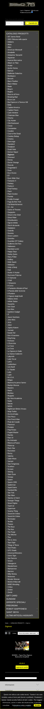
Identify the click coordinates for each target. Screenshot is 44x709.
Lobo (9, 372)
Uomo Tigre (12, 556)
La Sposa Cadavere (15, 354)
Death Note (12, 149)
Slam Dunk (12, 474)
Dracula (10, 165)
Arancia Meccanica (15, 60)
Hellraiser (11, 265)
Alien (9, 47)
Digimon (11, 155)
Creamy (11, 139)
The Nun (11, 529)
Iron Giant (11, 307)
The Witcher (12, 535)
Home (6, 623)
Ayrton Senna (13, 68)
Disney (10, 160)
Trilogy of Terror (13, 545)
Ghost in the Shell (14, 215)
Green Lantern (13, 236)
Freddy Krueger (13, 199)
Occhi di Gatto (13, 414)
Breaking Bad (12, 97)
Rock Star (11, 448)
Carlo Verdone (13, 113)
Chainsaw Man (13, 115)
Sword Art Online (14, 514)
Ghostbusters (13, 220)
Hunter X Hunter (14, 272)
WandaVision (12, 566)
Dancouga (11, 141)
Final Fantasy (12, 189)
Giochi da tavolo (13, 225)
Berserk (10, 79)
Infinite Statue (12, 301)
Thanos (10, 524)
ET (9, 176)
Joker (10, 325)
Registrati (27, 10)
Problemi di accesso (25, 12)
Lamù (10, 362)
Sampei (10, 461)
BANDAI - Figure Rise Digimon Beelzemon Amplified (22, 656)
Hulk (9, 270)
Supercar (11, 506)
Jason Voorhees (14, 317)
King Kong (11, 338)
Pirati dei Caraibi (14, 422)
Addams (11, 42)
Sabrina (10, 456)
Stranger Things (13, 500)
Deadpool (11, 147)
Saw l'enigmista (13, 464)
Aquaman (11, 58)
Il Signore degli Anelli (15, 296)
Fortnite (10, 196)
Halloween (11, 246)
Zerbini (10, 590)
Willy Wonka (12, 574)
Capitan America (14, 107)
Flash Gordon (13, 194)
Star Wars (11, 495)
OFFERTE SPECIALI (15, 602)
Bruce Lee (11, 100)
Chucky (10, 118)
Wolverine (11, 577)
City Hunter (12, 120)
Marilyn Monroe (13, 385)
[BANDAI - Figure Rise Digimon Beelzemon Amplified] (22, 646)
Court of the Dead (14, 134)
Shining (10, 472)
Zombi (10, 592)
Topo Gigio (11, 542)
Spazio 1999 (12, 482)
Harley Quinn (12, 254)
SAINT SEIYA (12, 612)
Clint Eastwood (13, 123)
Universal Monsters (15, 553)
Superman (11, 508)
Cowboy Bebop (13, 136)
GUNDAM (10, 599)
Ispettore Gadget (14, 312)
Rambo (10, 435)
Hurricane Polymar (14, 275)
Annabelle (11, 52)
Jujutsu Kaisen (13, 328)
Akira (9, 44)
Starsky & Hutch (14, 498)
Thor (9, 537)
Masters (11, 388)
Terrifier (10, 521)
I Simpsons (12, 283)
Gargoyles (11, 212)
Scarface (11, 466)
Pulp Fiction (12, 430)
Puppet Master (13, 432)
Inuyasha (11, 304)
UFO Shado (12, 550)
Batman (10, 71)
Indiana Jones (13, 299)
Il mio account (34, 10)
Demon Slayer (13, 152)
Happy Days (12, 252)
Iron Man (11, 309)
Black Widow (12, 84)
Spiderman (12, 485)
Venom (10, 561)
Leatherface (12, 364)
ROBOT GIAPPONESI (16, 609)
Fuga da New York (14, 202)
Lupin (10, 375)
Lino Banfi (11, 367)
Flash (10, 191)
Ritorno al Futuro (14, 443)
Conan (10, 126)
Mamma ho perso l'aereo (17, 383)
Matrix (10, 390)
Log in (21, 10)
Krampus (11, 341)
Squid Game (12, 487)
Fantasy (11, 183)
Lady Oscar (12, 359)
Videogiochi (12, 563)
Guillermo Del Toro (14, 244)
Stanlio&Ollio (12, 490)
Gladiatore (11, 228)
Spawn (10, 480)
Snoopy (10, 477)
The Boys (11, 527)
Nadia (10, 401)
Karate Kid (11, 333)
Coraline (11, 131)
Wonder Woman (14, 579)
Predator (11, 427)
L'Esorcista (12, 343)
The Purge (11, 532)
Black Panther (13, 81)
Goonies (11, 233)
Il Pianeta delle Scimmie (16, 291)
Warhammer (12, 569)
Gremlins (11, 238)
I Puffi (10, 280)
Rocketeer (11, 451)
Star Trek (11, 493)
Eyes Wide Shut (13, 178)
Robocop (11, 445)
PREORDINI (12, 605)
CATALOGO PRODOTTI (17, 33)
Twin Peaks (12, 548)
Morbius (11, 393)
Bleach (10, 89)
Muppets (11, 396)
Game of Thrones (14, 210)
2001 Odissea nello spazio (17, 39)
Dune (10, 170)
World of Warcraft (14, 582)
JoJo (9, 322)
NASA (10, 406)
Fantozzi (11, 186)
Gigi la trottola (13, 223)
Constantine (12, 128)
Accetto (37, 705)
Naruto (10, 404)
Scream (10, 469)
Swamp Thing (13, 511)
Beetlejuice (12, 76)
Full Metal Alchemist (15, 204)
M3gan (10, 380)
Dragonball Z (12, 168)
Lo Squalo (11, 369)
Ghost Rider (12, 217)
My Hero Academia (15, 398)
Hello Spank (12, 262)
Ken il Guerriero (13, 335)
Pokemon (11, 424)
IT (8, 314)
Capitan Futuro (13, 110)
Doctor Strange (13, 162)
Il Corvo (10, 286)
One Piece (11, 417)
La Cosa (11, 348)
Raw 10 (10, 438)
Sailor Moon (12, 459)
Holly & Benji (12, 267)
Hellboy (10, 259)
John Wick (11, 320)
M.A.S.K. (11, 377)
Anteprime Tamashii (15, 55)
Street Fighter (12, 503)
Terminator (11, 519)
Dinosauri (11, 157)
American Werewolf (15, 50)
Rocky (10, 453)
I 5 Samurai (12, 278)
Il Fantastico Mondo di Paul (17, 288)
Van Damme (12, 558)
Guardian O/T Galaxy (15, 241)
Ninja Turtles (12, 411)
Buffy (9, 105)
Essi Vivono (12, 173)
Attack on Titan (13, 63)
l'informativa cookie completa (21, 705)
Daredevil (11, 144)
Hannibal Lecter (13, 249)
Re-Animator (12, 440)
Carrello (33, 23)
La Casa (11, 346)
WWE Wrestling (13, 584)
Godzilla (11, 231)
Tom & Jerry (12, 540)
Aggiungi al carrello (22, 667)
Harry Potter (12, 257)
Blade (10, 86)
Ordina (14, 633)
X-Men (10, 587)
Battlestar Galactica (15, 73)
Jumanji (10, 330)
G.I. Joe (10, 207)
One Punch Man (14, 419)
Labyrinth (11, 356)
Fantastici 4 (12, 181)
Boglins (10, 92)
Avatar (10, 65)
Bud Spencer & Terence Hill (18, 102)
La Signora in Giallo (15, 351)
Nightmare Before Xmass (17, 409)
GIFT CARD (11, 595)
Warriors (11, 571)
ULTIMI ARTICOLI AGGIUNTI (19, 615)
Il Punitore (11, 293)
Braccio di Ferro (13, 94)
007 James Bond (14, 37)
